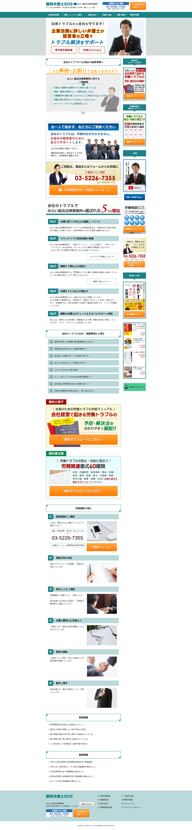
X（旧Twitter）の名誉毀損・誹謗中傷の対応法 (68, 744)
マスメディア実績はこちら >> (102, 257)
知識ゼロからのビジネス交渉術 (139, 368)
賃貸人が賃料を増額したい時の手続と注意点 (68, 729)
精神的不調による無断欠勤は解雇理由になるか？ (74, 342)
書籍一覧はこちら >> (101, 282)
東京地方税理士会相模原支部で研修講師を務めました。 (72, 776)
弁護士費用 (121, 15)
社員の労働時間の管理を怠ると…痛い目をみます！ (75, 391)
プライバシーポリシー (133, 807)
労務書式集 (104, 800)
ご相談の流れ (106, 15)
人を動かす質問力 (139, 352)
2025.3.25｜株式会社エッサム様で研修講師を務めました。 (74, 767)
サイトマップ (129, 804)
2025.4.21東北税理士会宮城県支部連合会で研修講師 (71, 762)
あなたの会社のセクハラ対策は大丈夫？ (70, 363)
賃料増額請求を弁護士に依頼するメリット (67, 725)
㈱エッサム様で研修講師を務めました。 (66, 781)
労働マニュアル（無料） (73, 15)
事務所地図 (134, 15)
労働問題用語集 (106, 807)
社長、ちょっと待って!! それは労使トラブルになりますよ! (139, 327)
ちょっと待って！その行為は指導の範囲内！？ (73, 377)
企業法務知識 (53, 15)
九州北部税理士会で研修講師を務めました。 (68, 772)
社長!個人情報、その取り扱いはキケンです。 (139, 340)
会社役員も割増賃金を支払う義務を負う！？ (72, 384)
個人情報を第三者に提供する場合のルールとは (69, 739)
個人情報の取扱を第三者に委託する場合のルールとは (71, 734)
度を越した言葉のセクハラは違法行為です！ (72, 356)
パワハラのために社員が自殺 (66, 370)
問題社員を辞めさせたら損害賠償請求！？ (71, 349)
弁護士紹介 (92, 15)
